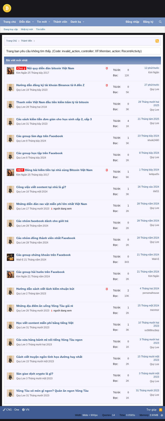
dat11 (156, 191)
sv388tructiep (151, 330)
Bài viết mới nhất (16, 60)
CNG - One (12, 409)
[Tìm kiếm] (160, 21)
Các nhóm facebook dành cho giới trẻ (42, 221)
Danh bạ (76, 21)
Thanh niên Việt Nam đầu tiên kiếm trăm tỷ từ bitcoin (52, 102)
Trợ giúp (151, 409)
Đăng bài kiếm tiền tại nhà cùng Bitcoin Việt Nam (58, 170)
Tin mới (42, 21)
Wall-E (20, 259)
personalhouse (151, 293)
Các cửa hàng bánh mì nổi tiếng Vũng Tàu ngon (49, 339)
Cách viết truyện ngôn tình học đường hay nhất (49, 356)
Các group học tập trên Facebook (39, 153)
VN (27, 409)
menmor (154, 310)
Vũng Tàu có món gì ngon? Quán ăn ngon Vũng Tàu (52, 390)
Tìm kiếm (40, 29)
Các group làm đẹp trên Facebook (39, 136)
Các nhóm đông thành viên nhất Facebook (45, 238)
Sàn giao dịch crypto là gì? (34, 373)
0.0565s (130, 415)
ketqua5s (154, 174)
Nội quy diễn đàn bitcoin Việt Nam (50, 68)
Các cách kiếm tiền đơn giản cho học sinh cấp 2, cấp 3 (54, 119)
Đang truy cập (11, 29)
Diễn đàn (24, 21)
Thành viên (60, 21)
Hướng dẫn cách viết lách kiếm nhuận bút (45, 288)
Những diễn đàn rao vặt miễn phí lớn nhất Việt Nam (51, 203)
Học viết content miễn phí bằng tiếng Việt (44, 322)
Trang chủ (9, 21)
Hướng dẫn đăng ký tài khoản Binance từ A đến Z (50, 85)
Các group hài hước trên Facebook (40, 272)
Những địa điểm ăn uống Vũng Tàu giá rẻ (44, 305)
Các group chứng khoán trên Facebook (43, 254)
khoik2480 (153, 140)
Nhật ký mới (27, 29)
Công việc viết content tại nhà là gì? (41, 187)
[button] (33, 22)
